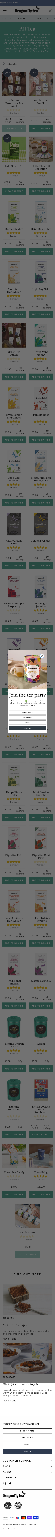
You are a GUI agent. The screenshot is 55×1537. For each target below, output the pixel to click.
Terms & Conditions (11, 1524)
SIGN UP (27, 1451)
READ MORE (9, 1401)
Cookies (32, 1524)
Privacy (24, 1524)
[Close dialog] (42, 656)
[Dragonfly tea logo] (14, 1494)
